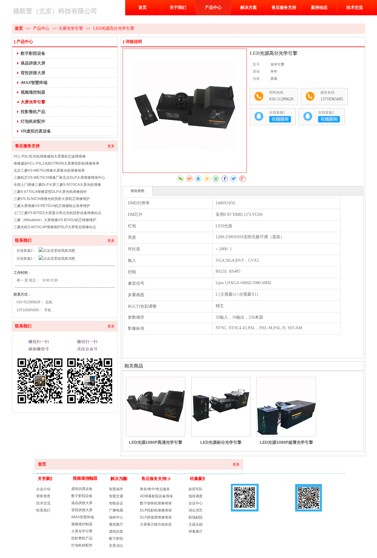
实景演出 (116, 546)
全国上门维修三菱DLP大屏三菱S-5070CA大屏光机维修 (57, 185)
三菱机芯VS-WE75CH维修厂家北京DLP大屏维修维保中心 (59, 177)
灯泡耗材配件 (81, 545)
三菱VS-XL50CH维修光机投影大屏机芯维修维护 (52, 199)
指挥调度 (195, 496)
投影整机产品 (81, 538)
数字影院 (116, 539)
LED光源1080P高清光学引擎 (155, 442)
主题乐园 (195, 524)
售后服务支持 (27, 146)
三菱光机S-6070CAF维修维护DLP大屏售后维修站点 (55, 227)
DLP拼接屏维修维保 (156, 517)
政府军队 (195, 489)
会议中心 (195, 503)
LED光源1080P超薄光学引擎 (286, 442)
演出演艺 (195, 510)
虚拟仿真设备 (81, 489)
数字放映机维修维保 (156, 503)
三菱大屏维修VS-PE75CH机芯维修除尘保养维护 (52, 206)
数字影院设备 (81, 496)
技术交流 (43, 503)
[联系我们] (65, 372)
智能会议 (116, 503)
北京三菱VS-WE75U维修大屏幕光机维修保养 (49, 170)
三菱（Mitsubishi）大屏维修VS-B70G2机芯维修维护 (55, 220)
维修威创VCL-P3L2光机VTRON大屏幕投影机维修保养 (56, 163)
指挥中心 (116, 517)
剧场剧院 (195, 517)
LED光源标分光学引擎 (221, 442)
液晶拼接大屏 (81, 503)
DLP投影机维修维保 (156, 510)
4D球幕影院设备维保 (156, 496)
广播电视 (116, 510)
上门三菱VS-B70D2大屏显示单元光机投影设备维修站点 (57, 213)
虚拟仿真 (116, 531)
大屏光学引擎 (81, 531)
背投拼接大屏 (81, 510)
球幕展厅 (195, 531)
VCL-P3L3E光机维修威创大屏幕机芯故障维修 (50, 156)
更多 (111, 146)
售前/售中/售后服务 (155, 489)
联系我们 (23, 240)
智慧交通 (116, 496)
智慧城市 (116, 489)
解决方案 (118, 478)
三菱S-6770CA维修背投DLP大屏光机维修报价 (50, 192)
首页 (42, 464)
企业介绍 (43, 489)
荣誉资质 (43, 496)
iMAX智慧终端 (82, 517)
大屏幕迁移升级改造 (156, 524)
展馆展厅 (116, 524)
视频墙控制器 (85, 478)
